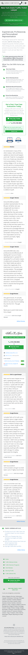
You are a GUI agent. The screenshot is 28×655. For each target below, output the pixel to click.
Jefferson (4, 604)
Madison (19, 604)
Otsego (22, 608)
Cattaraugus (19, 596)
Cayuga (4, 598)
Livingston (13, 604)
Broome (13, 596)
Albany (4, 596)
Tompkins (12, 612)
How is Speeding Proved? (11, 544)
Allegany (8, 596)
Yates (21, 614)
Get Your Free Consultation (14, 20)
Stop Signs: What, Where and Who (13, 546)
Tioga (8, 612)
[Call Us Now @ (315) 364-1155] (20, 3)
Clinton (4, 599)
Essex (11, 601)
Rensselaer (5, 609)
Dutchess (4, 601)
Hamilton (13, 603)
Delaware (19, 599)
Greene (9, 603)
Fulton (19, 601)
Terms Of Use (10, 652)
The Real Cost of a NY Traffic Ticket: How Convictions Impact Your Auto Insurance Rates (15, 533)
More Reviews (21, 321)
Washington (5, 614)
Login (13, 653)
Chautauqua (9, 598)
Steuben (20, 611)
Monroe (23, 604)
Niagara (11, 606)
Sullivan (4, 612)
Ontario (4, 608)
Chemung (15, 598)
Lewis (8, 604)
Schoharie (22, 609)
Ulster (17, 612)
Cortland (14, 599)
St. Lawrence (14, 611)
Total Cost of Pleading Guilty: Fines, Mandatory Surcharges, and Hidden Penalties (13, 538)
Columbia (8, 599)
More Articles (21, 550)
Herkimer (18, 603)
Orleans (13, 608)
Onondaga (20, 606)
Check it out (14, 131)
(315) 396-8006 (17, 123)
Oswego (17, 608)
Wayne (10, 614)
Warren (21, 612)
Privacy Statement (18, 652)
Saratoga (10, 609)
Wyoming (15, 614)
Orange (8, 608)
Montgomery (5, 606)
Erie (8, 601)
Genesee (4, 603)
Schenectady (16, 609)
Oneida (16, 606)
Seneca (9, 611)
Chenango (21, 598)
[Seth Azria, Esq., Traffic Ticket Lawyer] (12, 3)
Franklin (15, 601)
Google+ (20, 242)
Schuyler (4, 611)
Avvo (12, 193)
